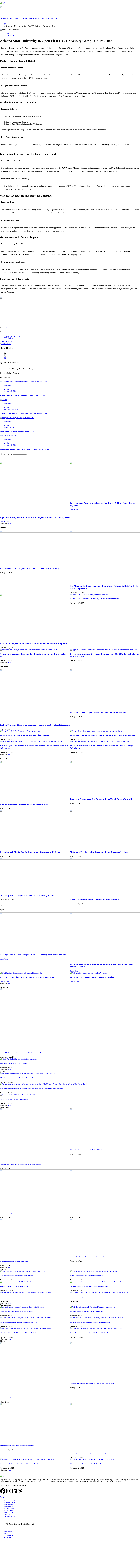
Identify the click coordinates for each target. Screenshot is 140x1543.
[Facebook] (2, 1491)
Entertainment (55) (10, 1505)
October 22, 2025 (10, 391)
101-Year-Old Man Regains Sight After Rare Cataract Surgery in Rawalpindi (20, 1052)
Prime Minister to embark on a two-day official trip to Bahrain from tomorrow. (21, 1077)
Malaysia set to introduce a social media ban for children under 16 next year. (20, 1463)
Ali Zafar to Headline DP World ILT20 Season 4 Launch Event (86, 1311)
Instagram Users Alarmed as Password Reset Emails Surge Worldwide (101, 799)
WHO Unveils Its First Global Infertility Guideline (13, 1063)
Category (3, 1497)
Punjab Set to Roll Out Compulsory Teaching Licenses (24, 735)
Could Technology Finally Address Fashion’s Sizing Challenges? (16, 1275)
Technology (26, 18)
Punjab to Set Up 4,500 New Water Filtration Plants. (14, 1099)
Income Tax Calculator (43, 18)
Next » (10, 524)
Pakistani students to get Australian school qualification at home (98, 712)
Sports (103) (8, 1514)
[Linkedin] (14, 1491)
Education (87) (9, 1503)
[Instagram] (8, 1491)
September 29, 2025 (11, 409)
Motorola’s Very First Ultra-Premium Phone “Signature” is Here (99, 852)
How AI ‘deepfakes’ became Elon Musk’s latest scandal (24, 804)
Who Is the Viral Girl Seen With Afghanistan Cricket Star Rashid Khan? (19, 1332)
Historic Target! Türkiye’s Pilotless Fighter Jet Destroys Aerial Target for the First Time (93, 1453)
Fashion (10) (8, 1507)
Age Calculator (56, 18)
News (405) (8, 1511)
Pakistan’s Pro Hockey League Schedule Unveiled (92, 977)
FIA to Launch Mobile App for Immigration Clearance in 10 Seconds (31, 852)
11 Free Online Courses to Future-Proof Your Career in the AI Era (24, 395)
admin (6, 33)
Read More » (4, 522)
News (2, 18)
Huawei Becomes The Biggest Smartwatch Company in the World (17, 1445)
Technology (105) (10, 1516)
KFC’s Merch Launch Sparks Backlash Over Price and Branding (29, 568)
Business (7, 18)
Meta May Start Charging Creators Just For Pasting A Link (27, 895)
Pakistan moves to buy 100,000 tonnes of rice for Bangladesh (86, 1463)
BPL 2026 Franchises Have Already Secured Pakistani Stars (27, 977)
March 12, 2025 (9, 427)
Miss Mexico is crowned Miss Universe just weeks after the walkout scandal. (90, 1322)
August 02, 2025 (10, 35)
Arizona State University (12, 336)
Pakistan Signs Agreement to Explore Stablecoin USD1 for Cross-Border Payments (92, 1149)
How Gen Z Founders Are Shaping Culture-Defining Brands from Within (89, 1286)
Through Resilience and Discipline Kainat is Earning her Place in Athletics (33, 955)
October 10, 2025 (10, 445)
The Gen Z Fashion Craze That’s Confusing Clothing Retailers (86, 1275)
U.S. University (9, 338)
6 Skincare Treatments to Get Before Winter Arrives (14, 1286)
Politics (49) (8, 1513)
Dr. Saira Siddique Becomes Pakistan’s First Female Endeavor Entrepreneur (34, 643)
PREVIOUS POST (8, 342)
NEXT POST (6, 344)
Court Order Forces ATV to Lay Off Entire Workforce (94, 599)
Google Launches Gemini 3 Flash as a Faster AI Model (94, 900)
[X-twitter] (20, 1491)
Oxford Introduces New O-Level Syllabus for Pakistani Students (23, 413)
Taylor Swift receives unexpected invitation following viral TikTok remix (89, 1332)
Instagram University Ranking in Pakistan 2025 (17, 431)
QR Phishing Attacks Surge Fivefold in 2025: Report (14, 1261)
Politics (32, 18)
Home (6, 24)
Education (13, 18)
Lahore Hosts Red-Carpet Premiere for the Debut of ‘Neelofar (16, 1311)
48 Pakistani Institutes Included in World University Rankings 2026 (25, 449)
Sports (19, 18)
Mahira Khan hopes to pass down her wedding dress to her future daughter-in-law (91, 1297)
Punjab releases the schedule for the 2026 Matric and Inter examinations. (102, 735)
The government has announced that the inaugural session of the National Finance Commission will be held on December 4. (32, 1088)
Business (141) (9, 1501)
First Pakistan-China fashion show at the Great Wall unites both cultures (19, 1297)
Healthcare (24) (9, 1509)
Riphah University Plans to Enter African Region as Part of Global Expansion (35, 517)
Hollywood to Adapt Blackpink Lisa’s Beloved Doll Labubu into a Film (18, 1322)
